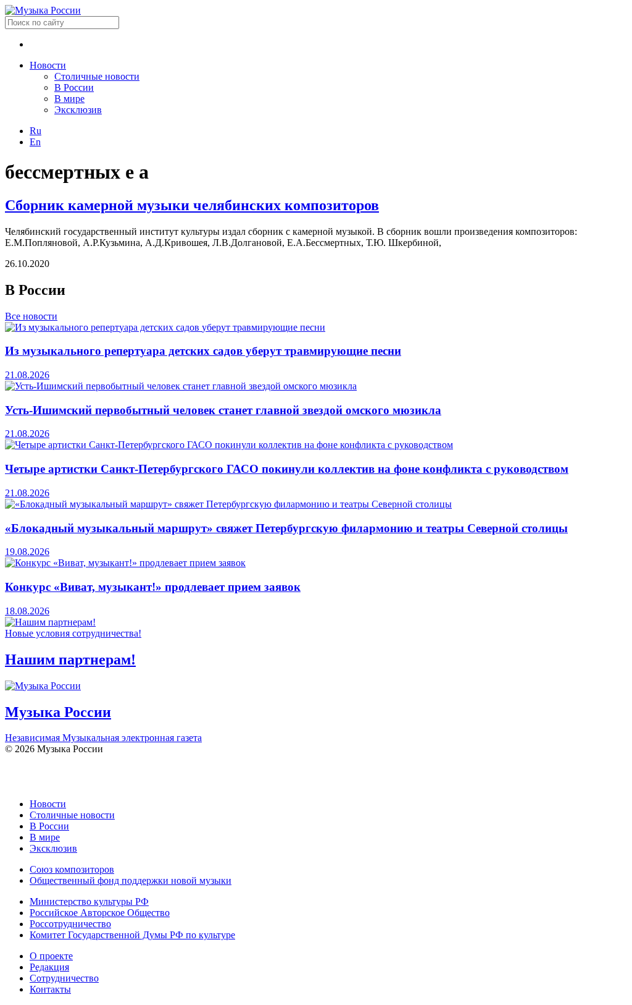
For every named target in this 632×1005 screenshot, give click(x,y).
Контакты (50, 989)
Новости (48, 65)
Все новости (31, 316)
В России (74, 87)
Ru (35, 130)
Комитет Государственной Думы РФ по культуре (132, 935)
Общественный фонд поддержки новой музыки (130, 880)
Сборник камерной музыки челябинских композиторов (192, 205)
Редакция (49, 967)
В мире (69, 98)
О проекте (51, 956)
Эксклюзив (78, 109)
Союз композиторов (72, 869)
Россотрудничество (70, 923)
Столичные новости (96, 76)
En (35, 142)
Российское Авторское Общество (100, 912)
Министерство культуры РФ (89, 901)
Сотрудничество (64, 978)
